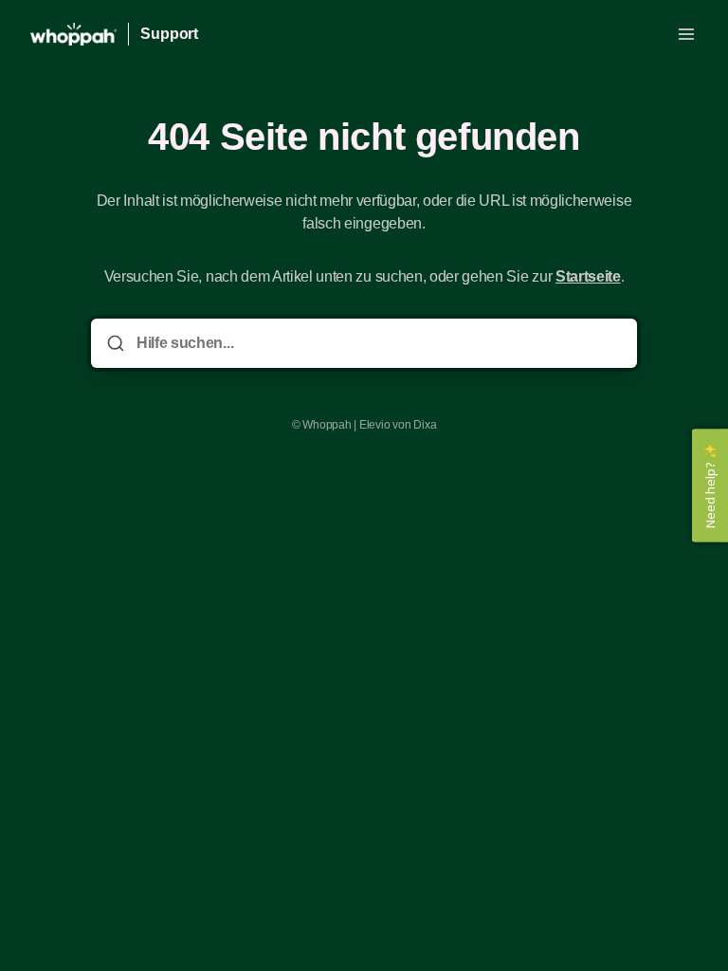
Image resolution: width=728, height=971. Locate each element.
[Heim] (73, 34)
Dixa (424, 424)
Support (169, 34)
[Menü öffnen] (686, 34)
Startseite (588, 276)
